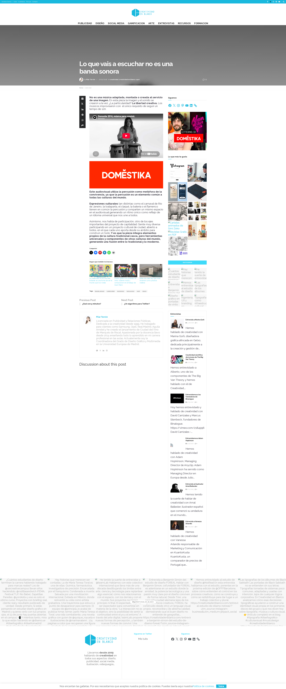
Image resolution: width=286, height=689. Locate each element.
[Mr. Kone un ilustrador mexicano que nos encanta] (197, 172)
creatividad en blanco (127, 79)
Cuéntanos (21, 1)
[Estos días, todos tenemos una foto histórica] (197, 211)
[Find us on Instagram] (273, 2)
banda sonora (99, 291)
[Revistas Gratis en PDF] (177, 233)
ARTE (151, 23)
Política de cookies (203, 686)
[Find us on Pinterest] (276, 2)
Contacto (35, 1)
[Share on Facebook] (82, 98)
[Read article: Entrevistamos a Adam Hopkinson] (177, 442)
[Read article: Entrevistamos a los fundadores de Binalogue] (177, 398)
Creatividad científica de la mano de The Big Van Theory (194, 357)
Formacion (201, 23)
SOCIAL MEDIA (116, 23)
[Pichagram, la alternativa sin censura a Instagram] (177, 172)
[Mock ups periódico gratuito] (177, 246)
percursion (130, 291)
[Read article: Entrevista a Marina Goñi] (177, 323)
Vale (221, 686)
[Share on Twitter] (82, 104)
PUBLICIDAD (85, 23)
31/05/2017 (190, 402)
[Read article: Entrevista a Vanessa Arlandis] (177, 525)
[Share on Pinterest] (82, 114)
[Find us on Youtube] (279, 2)
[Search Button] (283, 1)
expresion (120, 291)
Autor (15, 1)
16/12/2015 (190, 489)
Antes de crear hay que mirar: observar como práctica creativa (150, 280)
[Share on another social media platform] (82, 125)
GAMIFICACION (136, 23)
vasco (144, 291)
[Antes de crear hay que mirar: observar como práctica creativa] (151, 270)
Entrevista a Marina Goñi (195, 320)
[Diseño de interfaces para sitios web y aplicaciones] (177, 191)
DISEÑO (100, 23)
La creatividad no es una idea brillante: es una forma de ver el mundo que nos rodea (100, 280)
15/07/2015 (190, 362)
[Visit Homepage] (143, 12)
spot (138, 79)
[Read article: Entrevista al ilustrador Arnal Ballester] (177, 488)
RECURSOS (184, 23)
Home (81, 88)
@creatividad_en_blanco (144, 602)
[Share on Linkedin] (82, 109)
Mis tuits (143, 638)
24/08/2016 (190, 323)
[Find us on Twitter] (270, 2)
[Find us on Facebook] (267, 2)
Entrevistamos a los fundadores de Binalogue (193, 397)
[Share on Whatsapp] (82, 120)
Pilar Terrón (90, 79)
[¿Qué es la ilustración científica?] (177, 211)
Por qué (28, 1)
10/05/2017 (190, 527)
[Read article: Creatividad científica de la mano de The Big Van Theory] (177, 359)
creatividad (114, 79)
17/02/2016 (103, 79)
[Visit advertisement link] (126, 174)
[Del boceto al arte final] (197, 230)
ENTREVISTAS (166, 23)
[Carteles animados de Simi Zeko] (177, 225)
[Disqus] (121, 400)
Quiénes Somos (6, 1)
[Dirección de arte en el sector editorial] (197, 191)
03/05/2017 (190, 443)
